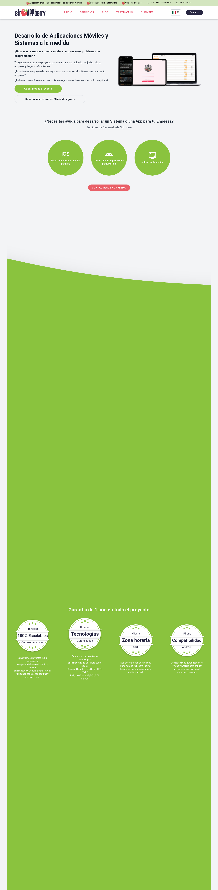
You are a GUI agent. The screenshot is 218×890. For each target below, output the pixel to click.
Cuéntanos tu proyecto (38, 88)
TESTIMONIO (124, 12)
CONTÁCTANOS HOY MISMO (109, 187)
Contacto (194, 12)
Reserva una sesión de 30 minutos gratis (50, 99)
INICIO (68, 12)
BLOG (105, 12)
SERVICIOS (87, 12)
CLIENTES (147, 12)
